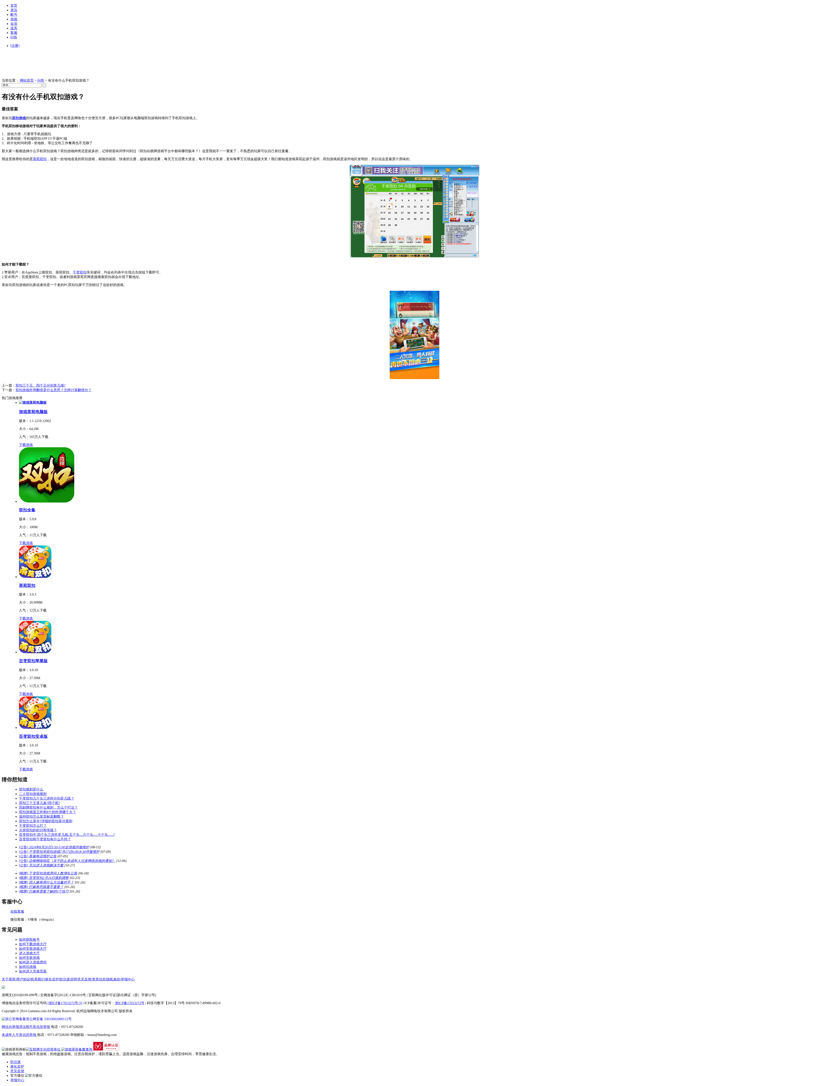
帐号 (13, 14)
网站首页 (27, 80)
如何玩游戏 (27, 967)
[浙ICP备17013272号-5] (64, 1003)
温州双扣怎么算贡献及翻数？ (41, 816)
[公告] (54, 847)
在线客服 (17, 911)
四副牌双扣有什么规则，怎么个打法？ (48, 807)
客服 (13, 33)
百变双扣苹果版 (33, 661)
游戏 (13, 19)
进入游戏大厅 (29, 953)
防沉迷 (15, 1062)
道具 (13, 28)
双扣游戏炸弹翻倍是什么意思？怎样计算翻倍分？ (54, 390)
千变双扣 (80, 272)
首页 (13, 5)
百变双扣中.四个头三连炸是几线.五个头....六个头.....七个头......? (67, 834)
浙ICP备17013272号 (129, 1003)
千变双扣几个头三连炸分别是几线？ (46, 798)
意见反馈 (84, 979)
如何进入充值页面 (33, 971)
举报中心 (128, 979)
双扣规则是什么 (31, 789)
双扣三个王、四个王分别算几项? (40, 385)
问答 (13, 37)
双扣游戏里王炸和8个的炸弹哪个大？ (47, 812)
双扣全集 (27, 510)
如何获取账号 (29, 939)
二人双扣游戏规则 (33, 794)
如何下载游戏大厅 (33, 944)
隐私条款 (113, 979)
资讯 (13, 10)
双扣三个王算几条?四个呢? (39, 803)
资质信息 (99, 979)
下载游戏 (26, 445)
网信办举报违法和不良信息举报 (26, 1027)
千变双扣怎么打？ (33, 825)
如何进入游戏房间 (33, 962)
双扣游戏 (19, 118)
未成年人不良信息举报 (19, 1035)
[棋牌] (48, 873)
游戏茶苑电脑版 (33, 411)
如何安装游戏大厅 (33, 948)
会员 (13, 23)
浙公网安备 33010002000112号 (49, 1019)
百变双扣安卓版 (33, 736)
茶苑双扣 (40, 159)
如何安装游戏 (29, 958)
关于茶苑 (9, 979)
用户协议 (23, 979)
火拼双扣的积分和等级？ (38, 830)
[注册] (14, 45)
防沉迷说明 (68, 979)
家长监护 (52, 979)
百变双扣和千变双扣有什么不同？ (45, 839)
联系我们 (37, 979)
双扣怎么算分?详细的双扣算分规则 (45, 821)
